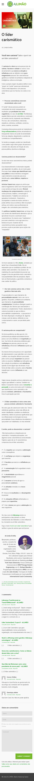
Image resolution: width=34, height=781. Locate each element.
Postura (3, 585)
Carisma (16, 582)
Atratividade (11, 582)
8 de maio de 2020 (11, 695)
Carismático (20, 582)
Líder (15, 583)
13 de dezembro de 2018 (7, 668)
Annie (21, 263)
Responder (13, 605)
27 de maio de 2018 (6, 655)
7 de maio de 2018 (6, 642)
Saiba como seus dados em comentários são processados (16, 765)
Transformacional (9, 585)
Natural (23, 583)
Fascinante (4, 583)
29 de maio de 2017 (6, 605)
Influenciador (10, 583)
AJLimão (6, 582)
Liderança (18, 583)
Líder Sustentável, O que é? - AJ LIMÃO (15, 622)
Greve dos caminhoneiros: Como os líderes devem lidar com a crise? (16, 652)
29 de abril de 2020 (11, 679)
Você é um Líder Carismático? (19, 526)
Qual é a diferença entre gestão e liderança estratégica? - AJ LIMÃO (17, 639)
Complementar (27, 582)
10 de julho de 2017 (6, 625)
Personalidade (28, 583)
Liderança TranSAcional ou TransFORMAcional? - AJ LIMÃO (12, 601)
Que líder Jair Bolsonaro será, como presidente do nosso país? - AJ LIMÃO (15, 665)
